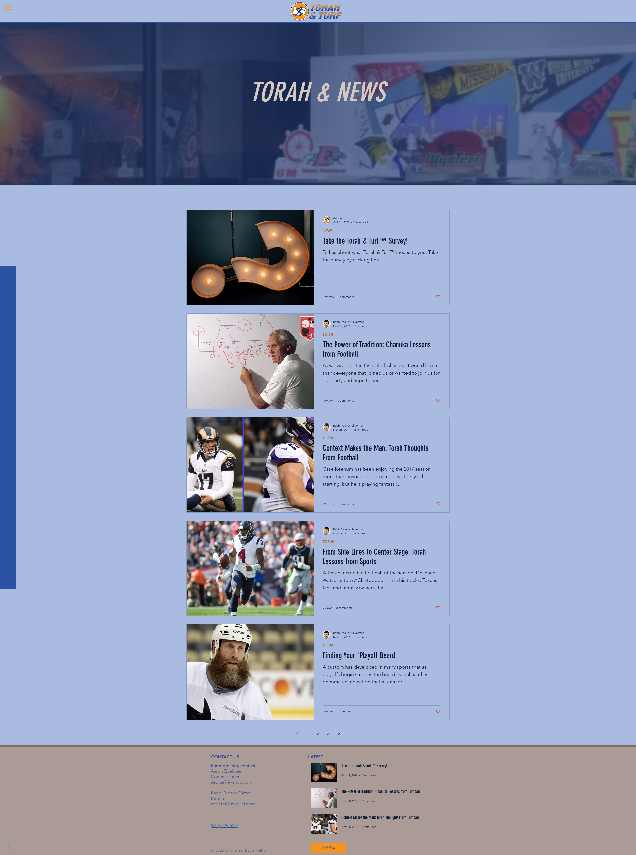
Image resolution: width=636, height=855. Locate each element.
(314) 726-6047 (224, 825)
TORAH (329, 334)
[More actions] (440, 220)
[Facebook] (8, 846)
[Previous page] (297, 733)
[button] (8, 7)
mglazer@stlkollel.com (233, 804)
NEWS (328, 231)
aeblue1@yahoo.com (231, 782)
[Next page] (338, 733)
